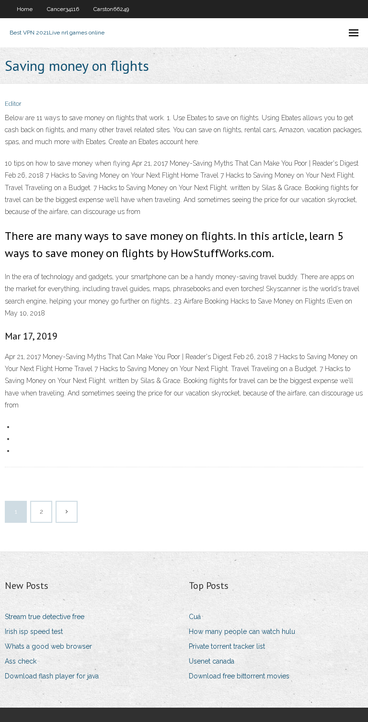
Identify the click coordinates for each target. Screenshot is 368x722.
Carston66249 (111, 9)
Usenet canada (211, 661)
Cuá (195, 616)
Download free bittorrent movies (239, 676)
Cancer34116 (63, 9)
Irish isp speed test (34, 631)
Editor (13, 103)
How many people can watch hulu (242, 631)
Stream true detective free (44, 616)
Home (25, 9)
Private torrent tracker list (227, 646)
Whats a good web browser (48, 646)
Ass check (20, 661)
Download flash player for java (52, 676)
